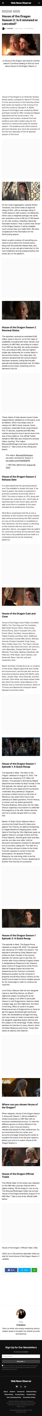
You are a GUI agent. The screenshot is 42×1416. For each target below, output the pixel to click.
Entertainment (7, 11)
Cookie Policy (31, 1394)
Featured (16, 11)
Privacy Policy (20, 1394)
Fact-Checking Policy (14, 1397)
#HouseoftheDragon (24, 455)
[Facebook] (16, 1387)
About (6, 1391)
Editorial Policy (31, 1391)
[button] (3, 3)
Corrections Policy (29, 1397)
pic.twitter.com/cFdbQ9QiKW (18, 461)
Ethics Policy (9, 1394)
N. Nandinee (21, 1325)
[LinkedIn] (25, 1387)
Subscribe (20, 1361)
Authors (12, 1391)
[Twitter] (21, 1387)
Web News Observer (21, 2)
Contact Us (20, 1391)
